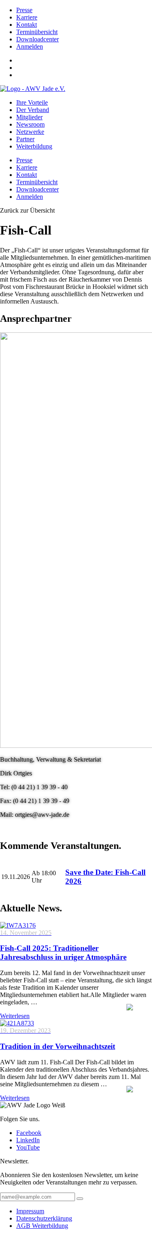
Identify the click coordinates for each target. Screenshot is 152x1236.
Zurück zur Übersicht (27, 210)
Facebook (28, 1132)
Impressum (30, 1211)
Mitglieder (29, 117)
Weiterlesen (15, 1015)
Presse (24, 9)
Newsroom (30, 124)
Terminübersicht (37, 31)
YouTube (28, 1147)
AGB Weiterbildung (42, 1225)
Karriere (26, 17)
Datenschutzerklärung (44, 1218)
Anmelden (29, 46)
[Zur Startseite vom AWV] (32, 88)
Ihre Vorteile (32, 102)
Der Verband (32, 109)
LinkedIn (28, 1140)
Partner (25, 139)
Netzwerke (30, 131)
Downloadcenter (37, 39)
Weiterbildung (34, 146)
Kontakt (26, 24)
